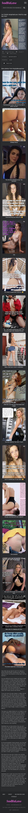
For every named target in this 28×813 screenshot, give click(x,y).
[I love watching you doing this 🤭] (14, 199)
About (4, 794)
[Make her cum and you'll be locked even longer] (14, 386)
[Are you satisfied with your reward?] (14, 499)
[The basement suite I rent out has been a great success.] (14, 87)
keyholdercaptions (13, 56)
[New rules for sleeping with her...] (14, 611)
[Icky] (14, 237)
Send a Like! (9, 63)
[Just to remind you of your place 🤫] (14, 461)
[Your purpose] (14, 536)
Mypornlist (14, 796)
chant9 (10, 60)
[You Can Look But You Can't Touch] (14, 424)
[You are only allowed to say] (14, 162)
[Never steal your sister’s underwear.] (14, 349)
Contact (10, 794)
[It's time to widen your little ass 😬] (14, 274)
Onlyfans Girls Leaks (20, 794)
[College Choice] (14, 124)
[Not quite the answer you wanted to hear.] (14, 574)
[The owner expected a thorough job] (14, 649)
